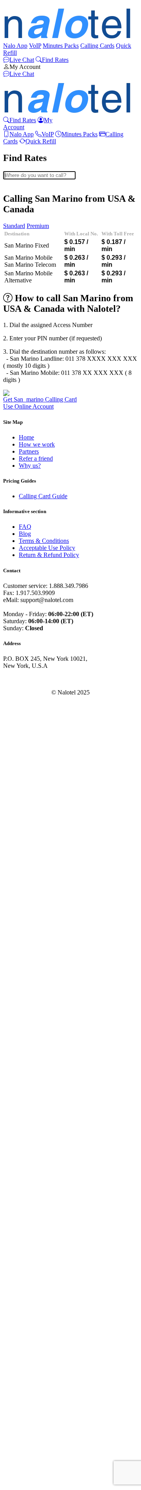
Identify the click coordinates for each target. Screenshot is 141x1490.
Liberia (27, 950)
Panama (28, 1148)
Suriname (30, 1324)
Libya (26, 957)
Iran (24, 802)
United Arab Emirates (45, 1422)
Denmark (30, 513)
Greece (27, 682)
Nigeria (28, 1119)
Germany (30, 661)
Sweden (29, 1331)
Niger (26, 1112)
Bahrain (28, 273)
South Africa (34, 1281)
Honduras (31, 760)
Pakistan (29, 1140)
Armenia (29, 231)
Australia (30, 245)
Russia (27, 1204)
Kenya (27, 887)
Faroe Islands (35, 598)
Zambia (28, 1479)
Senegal (28, 1246)
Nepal (26, 1084)
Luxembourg (35, 978)
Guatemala (32, 717)
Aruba (26, 238)
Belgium (29, 301)
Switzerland (33, 1338)
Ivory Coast (33, 844)
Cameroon (32, 400)
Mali (24, 1014)
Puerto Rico (33, 1162)
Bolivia (28, 337)
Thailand (30, 1366)
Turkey (27, 1394)
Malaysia (30, 1007)
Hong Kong (34, 774)
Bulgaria (29, 372)
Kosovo (28, 901)
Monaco (29, 1042)
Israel (25, 830)
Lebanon (30, 936)
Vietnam (29, 1465)
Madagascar (34, 992)
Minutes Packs (61, 45)
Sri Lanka (31, 1310)
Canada (28, 407)
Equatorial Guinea (41, 555)
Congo (27, 457)
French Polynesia (40, 633)
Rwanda (29, 1211)
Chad (25, 428)
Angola (28, 217)
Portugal (29, 1190)
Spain (26, 1303)
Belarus (28, 294)
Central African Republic (50, 421)
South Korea (34, 1289)
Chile (25, 435)
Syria (25, 1345)
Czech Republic (38, 506)
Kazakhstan (33, 880)
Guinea (28, 732)
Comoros (30, 450)
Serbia (26, 1253)
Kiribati (28, 894)
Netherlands (34, 1098)
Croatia (28, 478)
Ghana (27, 668)
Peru (24, 1169)
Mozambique (35, 1063)
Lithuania (30, 971)
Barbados (30, 287)
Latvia (26, 929)
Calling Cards (97, 45)
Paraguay (30, 1155)
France (27, 619)
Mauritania (32, 1056)
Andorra (29, 210)
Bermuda (30, 323)
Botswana (31, 351)
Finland (28, 612)
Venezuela (31, 1458)
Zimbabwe (32, 1486)
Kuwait (28, 908)
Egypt (26, 562)
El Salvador (33, 569)
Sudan (26, 1317)
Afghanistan (34, 189)
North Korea (34, 1126)
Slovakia (29, 1260)
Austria (28, 252)
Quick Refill (40, 141)
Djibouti (29, 520)
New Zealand (35, 1091)
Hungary (30, 767)
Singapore (31, 1239)
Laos (25, 922)
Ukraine (29, 1415)
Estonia (28, 583)
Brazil (26, 358)
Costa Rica (32, 471)
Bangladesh (33, 280)
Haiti (25, 753)
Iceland (28, 781)
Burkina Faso (35, 379)
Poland (27, 1183)
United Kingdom (40, 1430)
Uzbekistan (33, 1451)
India (25, 788)
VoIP (35, 45)
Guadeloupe (34, 703)
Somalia (29, 1274)
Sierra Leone (35, 1232)
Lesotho (29, 943)
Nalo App (15, 45)
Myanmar (31, 1070)
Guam (26, 710)
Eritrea (27, 576)
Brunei (27, 365)
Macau (27, 985)
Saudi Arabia (35, 1218)
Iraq (24, 809)
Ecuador (29, 548)
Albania (28, 196)
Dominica (31, 527)
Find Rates (55, 59)
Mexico (28, 1028)
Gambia (28, 647)
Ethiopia (29, 591)
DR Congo (32, 541)
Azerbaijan (32, 259)
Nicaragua (31, 1105)
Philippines (32, 1176)
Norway (29, 1133)
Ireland (27, 816)
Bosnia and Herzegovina (49, 344)
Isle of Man (33, 823)
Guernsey (31, 724)
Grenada (29, 696)
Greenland (32, 689)
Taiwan (28, 1352)
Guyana (28, 746)
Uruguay (30, 1444)
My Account (24, 66)
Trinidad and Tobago (44, 1401)
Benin (26, 316)
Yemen (27, 1472)
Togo (25, 1373)
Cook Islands (35, 464)
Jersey (26, 866)
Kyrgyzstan (33, 915)
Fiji (23, 605)
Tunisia (28, 1387)
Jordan (27, 873)
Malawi (28, 999)
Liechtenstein (35, 964)
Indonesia (31, 795)
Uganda (28, 1408)
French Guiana (37, 626)
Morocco (30, 1035)
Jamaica (28, 851)
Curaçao (29, 492)
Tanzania (30, 1359)
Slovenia (29, 1267)
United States (35, 1437)
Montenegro (34, 1049)
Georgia (29, 654)
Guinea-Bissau (37, 739)
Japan (26, 858)
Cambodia (31, 393)
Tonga (26, 1380)
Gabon (27, 640)
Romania (30, 1197)
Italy (24, 837)
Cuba (25, 485)
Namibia (29, 1077)
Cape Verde (33, 414)
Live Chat (21, 59)
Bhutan (28, 330)
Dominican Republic (44, 534)
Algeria (28, 203)
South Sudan (35, 1296)
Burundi (29, 386)
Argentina (31, 224)
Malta (26, 1021)
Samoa (27, 1225)
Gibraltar (30, 675)
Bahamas (30, 266)
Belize (26, 309)
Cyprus (28, 499)
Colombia (31, 442)
